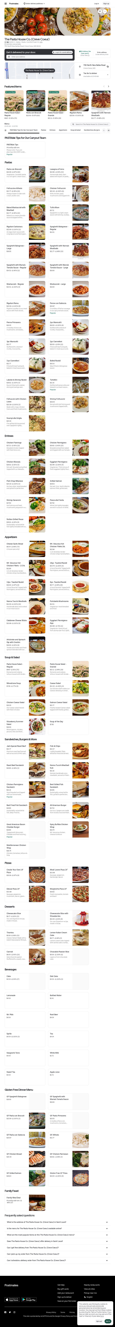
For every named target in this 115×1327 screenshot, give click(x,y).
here (102, 1316)
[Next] (108, 86)
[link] (100, 11)
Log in (96, 3)
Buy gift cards (63, 1289)
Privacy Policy (51, 1312)
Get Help (61, 1285)
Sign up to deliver (65, 1297)
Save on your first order (67, 1301)
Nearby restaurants (92, 1285)
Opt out (99, 1321)
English (90, 1297)
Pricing (72, 1312)
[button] (58, 1222)
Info (41, 42)
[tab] (23, 130)
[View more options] (105, 11)
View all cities (89, 1289)
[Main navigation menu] (5, 3)
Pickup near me (90, 1293)
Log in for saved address (63, 52)
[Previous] (104, 86)
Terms (62, 1312)
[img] (39, 70)
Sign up (106, 3)
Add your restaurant (66, 1293)
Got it (108, 1321)
